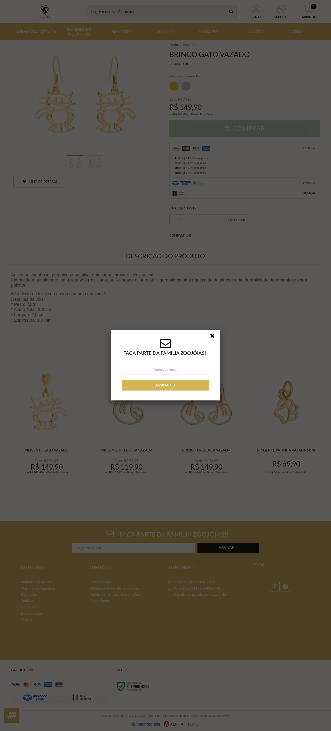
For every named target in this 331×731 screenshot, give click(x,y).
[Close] (214, 337)
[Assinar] (165, 385)
